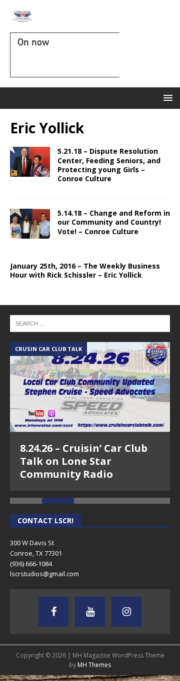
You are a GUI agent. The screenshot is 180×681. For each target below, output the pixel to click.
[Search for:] (90, 323)
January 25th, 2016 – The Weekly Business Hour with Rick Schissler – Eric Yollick (85, 270)
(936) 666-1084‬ (31, 558)
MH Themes (94, 660)
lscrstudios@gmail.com (44, 568)
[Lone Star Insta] (127, 606)
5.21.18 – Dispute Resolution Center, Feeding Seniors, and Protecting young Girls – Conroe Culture (109, 164)
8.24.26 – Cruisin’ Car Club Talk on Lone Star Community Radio (84, 461)
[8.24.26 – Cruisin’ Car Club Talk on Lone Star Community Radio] (90, 387)
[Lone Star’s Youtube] (90, 606)
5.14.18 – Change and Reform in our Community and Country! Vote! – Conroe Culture (114, 222)
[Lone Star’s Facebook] (53, 606)
